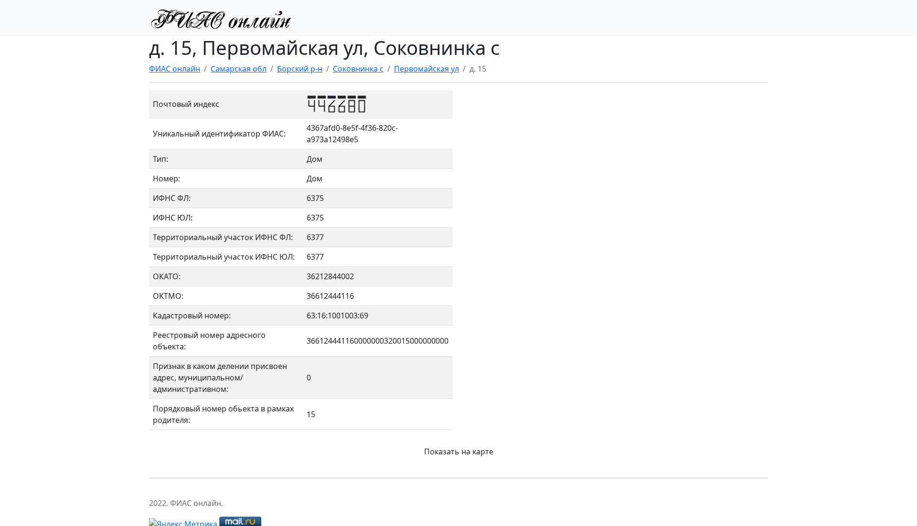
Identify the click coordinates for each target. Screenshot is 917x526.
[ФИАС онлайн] (220, 18)
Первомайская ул (426, 68)
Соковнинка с (358, 68)
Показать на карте (458, 451)
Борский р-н (299, 68)
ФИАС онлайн (174, 68)
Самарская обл (239, 68)
